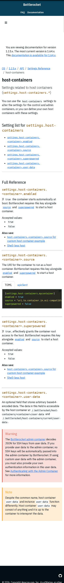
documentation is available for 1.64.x (33, 55)
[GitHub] (60, 575)
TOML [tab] (8, 285)
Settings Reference (39, 68)
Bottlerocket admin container (28, 439)
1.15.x (12, 68)
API (22, 68)
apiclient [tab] (22, 285)
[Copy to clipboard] (59, 291)
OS (3, 68)
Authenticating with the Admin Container (34, 471)
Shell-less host (16, 245)
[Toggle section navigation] (6, 22)
